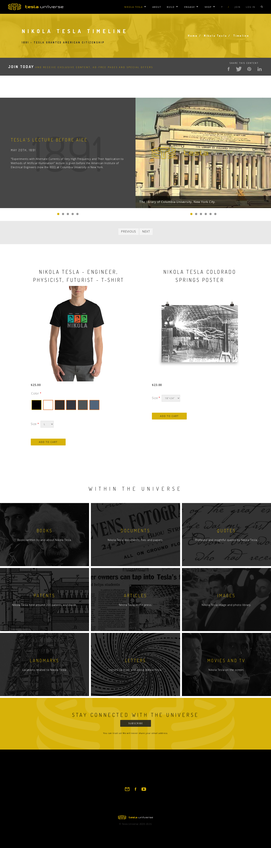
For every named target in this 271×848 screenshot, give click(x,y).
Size (34, 424)
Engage (189, 7)
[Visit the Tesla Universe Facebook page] (135, 791)
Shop (208, 7)
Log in (250, 7)
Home (193, 35)
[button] (191, 214)
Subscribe (135, 723)
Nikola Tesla (133, 7)
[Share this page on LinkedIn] (259, 69)
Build (171, 7)
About (156, 7)
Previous (128, 231)
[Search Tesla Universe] (262, 7)
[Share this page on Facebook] (228, 69)
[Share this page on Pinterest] (249, 69)
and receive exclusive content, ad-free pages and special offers (80, 67)
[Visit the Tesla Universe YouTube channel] (144, 791)
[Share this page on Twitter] (239, 69)
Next (146, 231)
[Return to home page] (135, 818)
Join (237, 7)
